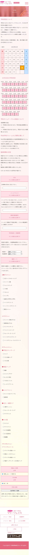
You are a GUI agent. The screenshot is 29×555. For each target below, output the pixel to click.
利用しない (6, 474)
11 (18, 59)
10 (14, 59)
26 (22, 67)
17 (14, 63)
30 (10, 72)
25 (18, 67)
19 (22, 63)
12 (22, 59)
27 (26, 67)
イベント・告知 (7, 521)
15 (6, 63)
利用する (13, 474)
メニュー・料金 (7, 517)
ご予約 (14, 529)
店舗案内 (21, 517)
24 (14, 67)
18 (18, 63)
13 (26, 59)
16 (10, 63)
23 (10, 67)
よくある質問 (21, 521)
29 (6, 72)
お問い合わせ (14, 525)
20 (26, 63)
